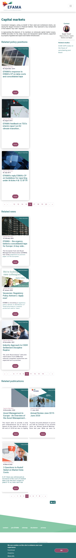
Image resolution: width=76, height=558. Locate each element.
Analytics (11, 553)
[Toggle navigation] (70, 6)
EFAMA (12, 6)
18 (38, 204)
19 (42, 204)
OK (61, 550)
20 (46, 204)
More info (11, 556)
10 (27, 374)
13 (18, 204)
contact (5, 528)
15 (26, 204)
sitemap (25, 528)
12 (14, 204)
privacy (43, 528)
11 (31, 374)
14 (22, 204)
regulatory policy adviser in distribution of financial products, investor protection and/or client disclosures (14, 306)
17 (34, 204)
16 (30, 204)
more (15, 92)
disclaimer (34, 528)
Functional (11, 550)
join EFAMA (15, 528)
